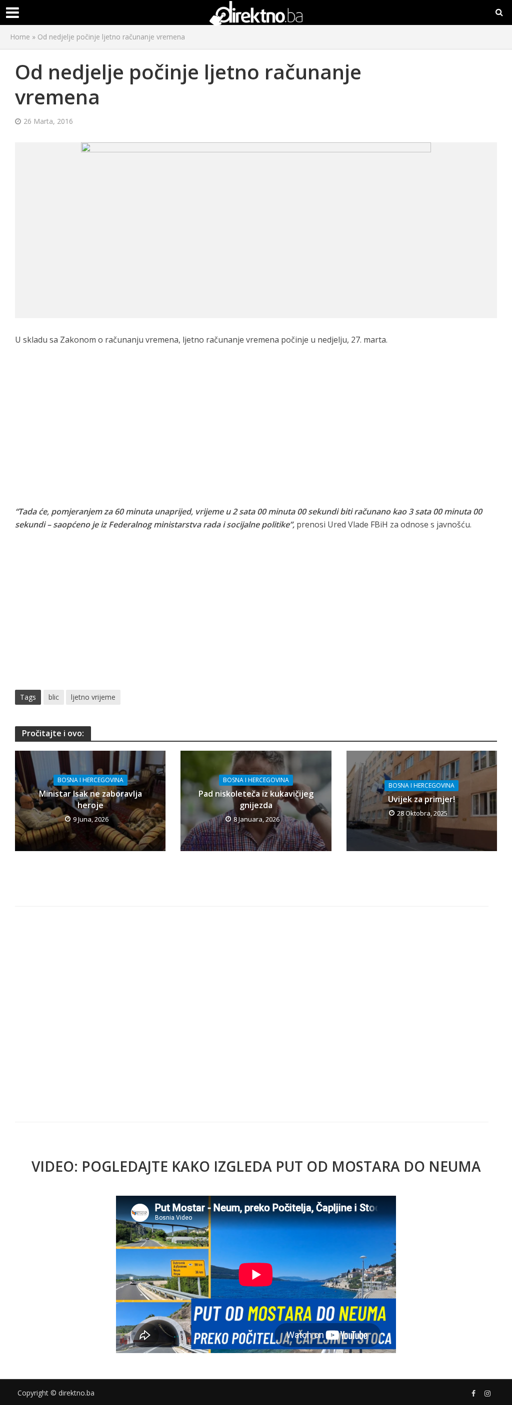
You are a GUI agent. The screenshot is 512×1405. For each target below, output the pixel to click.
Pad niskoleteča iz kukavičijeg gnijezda (256, 799)
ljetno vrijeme (93, 697)
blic (53, 697)
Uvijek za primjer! (421, 799)
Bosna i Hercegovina (91, 780)
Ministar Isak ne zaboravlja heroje (90, 799)
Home (20, 36)
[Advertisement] (256, 431)
